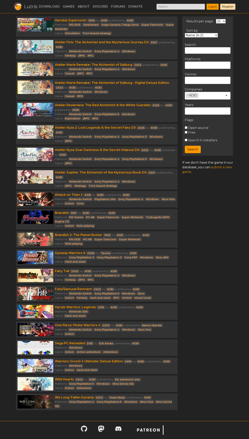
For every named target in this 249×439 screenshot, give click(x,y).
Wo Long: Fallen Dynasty (74, 397)
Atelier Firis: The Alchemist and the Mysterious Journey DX (102, 42)
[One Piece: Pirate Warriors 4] (35, 329)
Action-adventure (89, 352)
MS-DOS (74, 24)
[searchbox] (187, 65)
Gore (80, 203)
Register (228, 6)
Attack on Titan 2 (68, 195)
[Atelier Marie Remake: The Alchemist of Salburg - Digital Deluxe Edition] (35, 89)
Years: (189, 105)
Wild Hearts (64, 379)
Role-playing (85, 225)
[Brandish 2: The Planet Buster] (35, 239)
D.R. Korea (106, 343)
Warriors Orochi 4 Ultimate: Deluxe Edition (89, 361)
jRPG (81, 55)
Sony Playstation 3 (109, 257)
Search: (190, 45)
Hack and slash (75, 261)
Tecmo (105, 253)
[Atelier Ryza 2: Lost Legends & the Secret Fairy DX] (35, 134)
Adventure (110, 352)
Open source (198, 128)
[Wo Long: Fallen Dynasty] (35, 402)
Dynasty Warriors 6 (70, 253)
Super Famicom (152, 24)
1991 (73, 213)
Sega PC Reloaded (70, 343)
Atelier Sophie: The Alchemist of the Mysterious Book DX (101, 172)
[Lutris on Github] (84, 430)
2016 (101, 307)
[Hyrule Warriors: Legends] (35, 311)
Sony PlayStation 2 (81, 257)
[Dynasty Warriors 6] (35, 257)
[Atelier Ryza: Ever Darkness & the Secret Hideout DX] (35, 157)
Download (49, 6)
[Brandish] (35, 219)
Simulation (72, 33)
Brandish (62, 213)
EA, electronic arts (127, 379)
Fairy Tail (62, 271)
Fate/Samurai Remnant (73, 289)
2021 (154, 42)
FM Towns (76, 217)
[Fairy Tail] (35, 275)
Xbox (141, 293)
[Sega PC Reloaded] (35, 347)
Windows (128, 51)
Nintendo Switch (80, 51)
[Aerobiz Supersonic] (35, 26)
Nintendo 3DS (78, 311)
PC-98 (90, 217)
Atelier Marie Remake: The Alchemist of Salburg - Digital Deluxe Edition (112, 83)
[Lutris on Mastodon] (101, 430)
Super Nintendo (132, 217)
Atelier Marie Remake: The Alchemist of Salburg (93, 65)
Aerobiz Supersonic (71, 20)
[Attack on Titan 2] (35, 199)
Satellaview (91, 24)
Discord (100, 6)
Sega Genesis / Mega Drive (120, 24)
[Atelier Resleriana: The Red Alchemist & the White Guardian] (35, 112)
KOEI (104, 20)
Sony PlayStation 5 (107, 114)
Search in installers (202, 140)
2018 (87, 194)
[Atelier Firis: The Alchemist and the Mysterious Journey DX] (35, 49)
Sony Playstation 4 (107, 51)
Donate (135, 6)
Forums (118, 6)
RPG (90, 55)
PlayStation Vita (105, 199)
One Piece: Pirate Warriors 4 (78, 325)
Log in (212, 6)
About (84, 6)
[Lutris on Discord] (118, 430)
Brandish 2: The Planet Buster (78, 235)
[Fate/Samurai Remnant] (35, 293)
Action (69, 203)
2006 (90, 253)
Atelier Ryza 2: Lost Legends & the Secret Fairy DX (95, 127)
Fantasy (70, 55)
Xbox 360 (162, 257)
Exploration (72, 118)
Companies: (194, 89)
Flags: (189, 120)
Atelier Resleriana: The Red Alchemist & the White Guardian (103, 105)
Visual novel (142, 297)
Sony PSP (130, 257)
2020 (74, 271)
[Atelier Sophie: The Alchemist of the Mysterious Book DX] (35, 179)
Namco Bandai (152, 325)
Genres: (191, 74)
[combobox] (208, 65)
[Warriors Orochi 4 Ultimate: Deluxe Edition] (35, 365)
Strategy (80, 185)
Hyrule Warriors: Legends (75, 307)
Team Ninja (117, 397)
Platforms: (193, 59)
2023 (137, 64)
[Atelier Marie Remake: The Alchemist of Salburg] (35, 69)
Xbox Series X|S (123, 383)
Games (69, 6)
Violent (127, 297)
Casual (69, 73)
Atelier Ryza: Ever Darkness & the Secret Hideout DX (97, 150)
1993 (92, 20)
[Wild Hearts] (35, 383)
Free (191, 132)
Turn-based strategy (97, 33)
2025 (156, 105)
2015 (90, 343)
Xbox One (168, 199)
